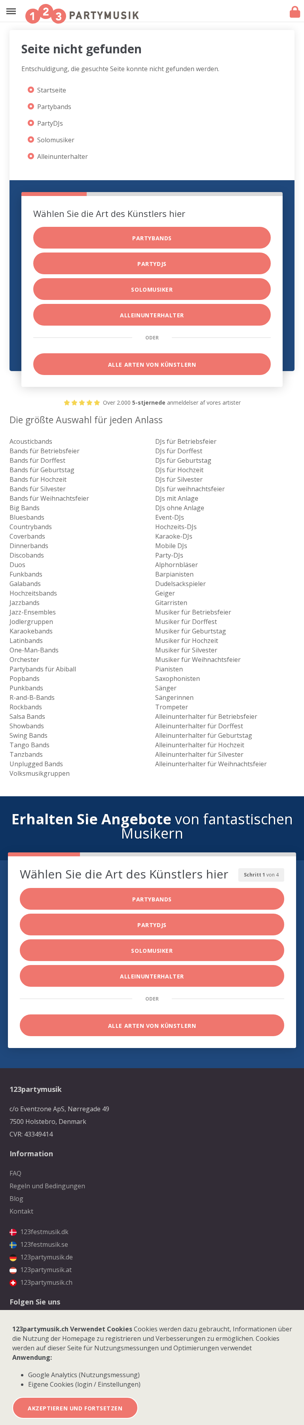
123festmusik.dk (43, 1231)
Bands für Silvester (38, 488)
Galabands (25, 583)
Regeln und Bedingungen (47, 1186)
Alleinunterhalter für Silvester (199, 754)
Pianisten (169, 669)
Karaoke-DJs (173, 536)
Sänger (166, 688)
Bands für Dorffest (37, 460)
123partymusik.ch (45, 1282)
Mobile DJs (171, 545)
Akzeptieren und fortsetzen (75, 1408)
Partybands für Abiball (43, 669)
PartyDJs (50, 123)
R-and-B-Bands (32, 697)
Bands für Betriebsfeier (45, 451)
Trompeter (171, 707)
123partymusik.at (45, 1269)
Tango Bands (29, 745)
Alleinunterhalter (62, 156)
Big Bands (25, 507)
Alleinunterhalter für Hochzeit (199, 745)
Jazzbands (25, 602)
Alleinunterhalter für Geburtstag (203, 735)
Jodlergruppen (31, 621)
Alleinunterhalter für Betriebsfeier (206, 716)
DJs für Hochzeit (179, 470)
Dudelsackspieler (180, 583)
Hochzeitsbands (33, 593)
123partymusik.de (46, 1257)
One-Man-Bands (34, 650)
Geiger (165, 593)
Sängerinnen (174, 697)
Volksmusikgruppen (40, 773)
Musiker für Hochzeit (186, 640)
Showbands (27, 726)
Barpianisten (174, 574)
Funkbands (26, 574)
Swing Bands (29, 735)
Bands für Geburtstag (42, 470)
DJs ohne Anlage (179, 507)
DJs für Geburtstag (183, 460)
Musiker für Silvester (186, 650)
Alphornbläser (176, 564)
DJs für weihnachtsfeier (190, 488)
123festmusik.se (43, 1244)
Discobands (27, 555)
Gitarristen (171, 602)
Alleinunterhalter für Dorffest (199, 726)
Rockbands (26, 707)
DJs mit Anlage (176, 498)
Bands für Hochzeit (38, 479)
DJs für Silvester (179, 479)
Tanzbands (26, 754)
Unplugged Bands (36, 764)
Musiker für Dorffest (186, 621)
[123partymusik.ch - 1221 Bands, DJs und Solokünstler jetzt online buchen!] (82, 14)
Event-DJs (169, 517)
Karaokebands (31, 631)
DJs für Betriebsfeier (186, 441)
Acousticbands (31, 441)
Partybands (54, 106)
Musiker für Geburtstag (190, 631)
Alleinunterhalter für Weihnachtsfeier (211, 764)
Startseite (51, 90)
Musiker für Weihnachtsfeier (198, 659)
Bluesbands (27, 517)
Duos (17, 564)
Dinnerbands (29, 545)
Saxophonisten (177, 678)
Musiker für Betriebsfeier (193, 612)
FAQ (15, 1173)
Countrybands (31, 526)
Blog (16, 1198)
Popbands (25, 678)
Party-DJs (169, 555)
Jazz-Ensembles (33, 612)
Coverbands (27, 536)
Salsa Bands (27, 716)
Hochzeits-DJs (176, 526)
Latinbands (26, 640)
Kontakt (21, 1211)
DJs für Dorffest (178, 451)
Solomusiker (55, 140)
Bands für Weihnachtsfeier (49, 498)
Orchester (24, 659)
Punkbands (26, 688)
